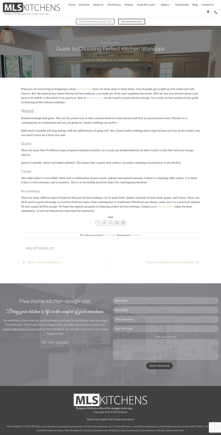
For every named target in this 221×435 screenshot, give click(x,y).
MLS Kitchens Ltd (128, 60)
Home (72, 4)
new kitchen (84, 89)
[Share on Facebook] (98, 223)
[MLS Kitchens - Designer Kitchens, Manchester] (31, 8)
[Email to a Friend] (110, 223)
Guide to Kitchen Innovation (44, 262)
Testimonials (182, 4)
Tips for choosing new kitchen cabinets (170, 262)
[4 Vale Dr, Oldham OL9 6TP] (208, 12)
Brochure (84, 4)
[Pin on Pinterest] (117, 223)
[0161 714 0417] (216, 12)
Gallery (165, 4)
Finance (128, 4)
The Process (114, 4)
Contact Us (207, 4)
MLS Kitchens (95, 98)
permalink (136, 235)
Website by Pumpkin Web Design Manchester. (110, 419)
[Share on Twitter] (104, 223)
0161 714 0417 (58, 342)
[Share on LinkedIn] (123, 223)
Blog (195, 4)
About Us (98, 4)
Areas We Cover (146, 4)
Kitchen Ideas (110, 43)
